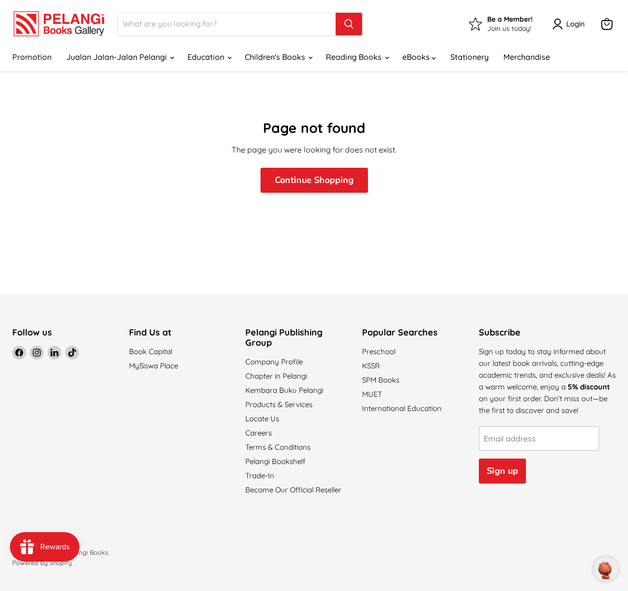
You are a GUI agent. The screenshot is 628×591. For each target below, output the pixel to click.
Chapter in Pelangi (276, 376)
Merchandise (526, 57)
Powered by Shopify (42, 562)
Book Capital (150, 351)
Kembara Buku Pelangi (284, 390)
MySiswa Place (153, 365)
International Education (402, 408)
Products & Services (279, 404)
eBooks (417, 57)
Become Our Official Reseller (293, 489)
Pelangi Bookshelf (275, 461)
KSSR (371, 365)
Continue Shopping (314, 180)
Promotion (32, 57)
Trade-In (259, 475)
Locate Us (262, 418)
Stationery (469, 57)
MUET (372, 394)
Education (206, 57)
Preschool (378, 351)
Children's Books (276, 57)
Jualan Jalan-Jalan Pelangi (117, 57)
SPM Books (380, 380)
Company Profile (274, 361)
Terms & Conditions (278, 447)
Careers (258, 432)
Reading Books (355, 57)
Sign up (502, 471)
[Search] (349, 24)
